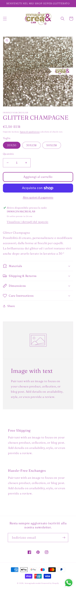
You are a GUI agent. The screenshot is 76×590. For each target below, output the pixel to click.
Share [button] (11, 306)
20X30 (11, 145)
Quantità (8, 153)
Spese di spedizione (30, 131)
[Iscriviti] (63, 537)
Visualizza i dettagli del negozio (27, 222)
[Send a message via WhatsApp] (68, 582)
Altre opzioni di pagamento (38, 197)
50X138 (51, 145)
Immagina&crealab (33, 583)
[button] (5, 18)
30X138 (31, 145)
